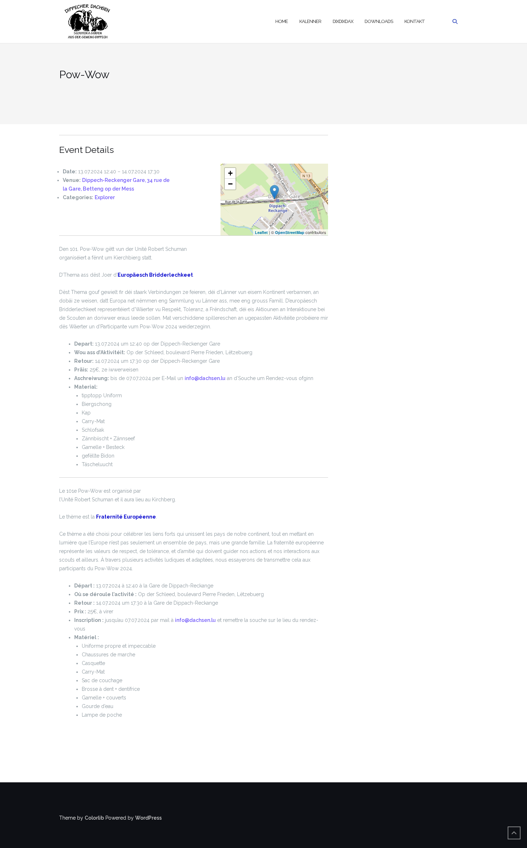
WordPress (148, 818)
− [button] (230, 183)
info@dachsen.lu (205, 378)
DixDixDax (343, 21)
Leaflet (261, 232)
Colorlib (94, 818)
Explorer (105, 197)
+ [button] (230, 173)
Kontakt (414, 21)
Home (281, 21)
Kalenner (310, 21)
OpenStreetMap (289, 232)
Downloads (379, 21)
